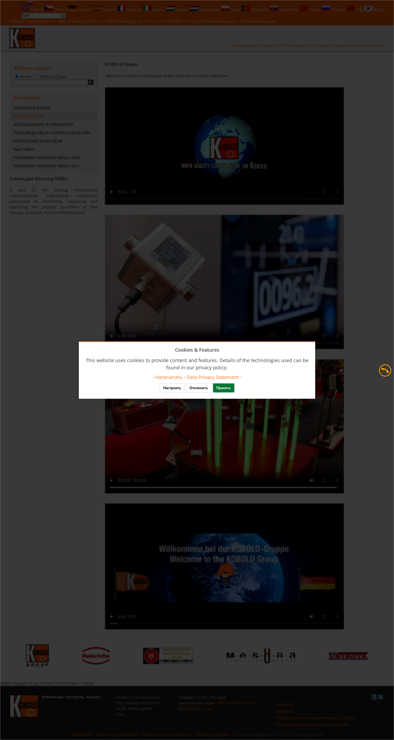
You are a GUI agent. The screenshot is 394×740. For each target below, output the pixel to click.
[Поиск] (91, 82)
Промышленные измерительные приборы (315, 717)
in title (26, 76)
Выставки (24, 149)
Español (109, 9)
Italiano (158, 9)
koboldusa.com (262, 21)
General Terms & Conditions (166, 734)
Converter (285, 704)
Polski (235, 9)
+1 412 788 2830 (169, 21)
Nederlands (209, 9)
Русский (338, 9)
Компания (285, 697)
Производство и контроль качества (52, 132)
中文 (359, 9)
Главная (238, 45)
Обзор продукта (332, 45)
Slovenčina (289, 9)
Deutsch (84, 9)
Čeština (60, 9)
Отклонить (198, 388)
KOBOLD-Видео (28, 116)
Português (260, 9)
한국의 (378, 9)
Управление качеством (38, 141)
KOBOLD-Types (53, 76)
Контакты (356, 45)
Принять (223, 388)
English (37, 9)
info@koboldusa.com (218, 21)
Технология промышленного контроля (311, 724)
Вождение (285, 711)
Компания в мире (32, 107)
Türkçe (315, 9)
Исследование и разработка (43, 124)
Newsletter (375, 45)
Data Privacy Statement (116, 734)
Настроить (172, 388)
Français (134, 9)
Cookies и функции (212, 734)
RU (24, 2)
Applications (307, 45)
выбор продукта (261, 45)
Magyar (182, 9)
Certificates (286, 45)
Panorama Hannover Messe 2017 (46, 165)
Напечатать (82, 734)
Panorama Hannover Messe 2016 (46, 157)
